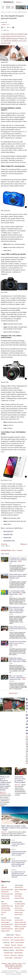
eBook (4, 27)
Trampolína (7, 945)
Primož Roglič (18, 896)
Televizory (20, 955)
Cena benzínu (5, 940)
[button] (14, 53)
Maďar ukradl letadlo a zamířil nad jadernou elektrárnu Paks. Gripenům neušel (18, 576)
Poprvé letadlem (5, 922)
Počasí (10, 596)
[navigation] (2, 2)
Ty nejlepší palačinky (20, 903)
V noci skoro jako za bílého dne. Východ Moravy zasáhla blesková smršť (17, 592)
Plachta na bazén (19, 942)
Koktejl (10, 647)
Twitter (9, 963)
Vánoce (13, 550)
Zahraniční (11, 681)
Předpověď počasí (8, 937)
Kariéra (19, 963)
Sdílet (10, 27)
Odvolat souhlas (18, 966)
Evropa (10, 579)
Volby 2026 (4, 887)
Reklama (14, 963)
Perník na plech (18, 914)
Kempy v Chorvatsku (6, 920)
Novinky (3, 22)
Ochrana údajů (8, 966)
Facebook (4, 963)
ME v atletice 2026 (5, 910)
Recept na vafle (18, 912)
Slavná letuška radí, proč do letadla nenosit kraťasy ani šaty (18, 627)
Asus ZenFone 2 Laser (9, 540)
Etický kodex (19, 965)
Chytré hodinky (8, 957)
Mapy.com (18, 935)
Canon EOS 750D (8, 534)
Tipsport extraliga (5, 908)
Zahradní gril (17, 947)
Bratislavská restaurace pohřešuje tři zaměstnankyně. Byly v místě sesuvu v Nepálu (17, 659)
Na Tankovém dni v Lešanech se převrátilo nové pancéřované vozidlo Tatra (18, 559)
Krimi (10, 563)
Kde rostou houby (18, 937)
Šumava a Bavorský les (7, 924)
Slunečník (13, 945)
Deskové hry (13, 955)
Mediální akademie (9, 965)
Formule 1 (3, 912)
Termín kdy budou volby (7, 893)
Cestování (11, 630)
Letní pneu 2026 (19, 920)
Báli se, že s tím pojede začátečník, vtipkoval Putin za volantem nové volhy (17, 677)
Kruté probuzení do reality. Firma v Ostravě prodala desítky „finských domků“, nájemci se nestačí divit (16, 609)
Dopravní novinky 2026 (20, 924)
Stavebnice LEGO (8, 952)
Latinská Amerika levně (7, 928)
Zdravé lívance (18, 908)
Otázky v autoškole (19, 928)
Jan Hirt (17, 891)
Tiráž (24, 963)
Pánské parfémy (18, 957)
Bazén (12, 942)
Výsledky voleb (5, 891)
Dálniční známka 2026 (20, 922)
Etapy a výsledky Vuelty (20, 889)
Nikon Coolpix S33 (8, 531)
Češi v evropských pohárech (17, 940)
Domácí (11, 614)
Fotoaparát (19, 550)
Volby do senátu (5, 896)
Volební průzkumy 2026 (7, 889)
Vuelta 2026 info (19, 887)
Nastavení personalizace (14, 968)
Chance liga (4, 903)
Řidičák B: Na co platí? (20, 926)
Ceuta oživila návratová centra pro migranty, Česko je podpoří (20, 779)
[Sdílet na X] (9, 546)
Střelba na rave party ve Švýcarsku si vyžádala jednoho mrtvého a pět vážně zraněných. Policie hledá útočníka (5, 783)
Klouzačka (19, 945)
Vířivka (23, 947)
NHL (2, 914)
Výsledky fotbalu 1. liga (7, 906)
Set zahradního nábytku (7, 947)
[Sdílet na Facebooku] (6, 546)
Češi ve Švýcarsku (5, 926)
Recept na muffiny (19, 906)
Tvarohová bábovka (20, 910)
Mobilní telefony (19, 950)
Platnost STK (18, 930)
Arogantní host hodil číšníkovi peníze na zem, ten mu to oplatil (17, 643)
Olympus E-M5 (7, 537)
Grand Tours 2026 (19, 898)
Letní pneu (6, 955)
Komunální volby (5, 898)
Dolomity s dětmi (5, 930)
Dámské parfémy (18, 952)
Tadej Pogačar (18, 893)
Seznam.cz (19, 2)
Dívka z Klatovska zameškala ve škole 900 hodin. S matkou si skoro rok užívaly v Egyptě (15, 828)
